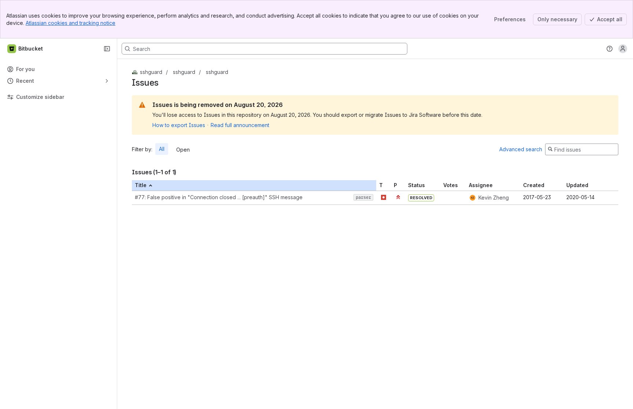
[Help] (609, 49)
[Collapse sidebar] (107, 49)
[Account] (623, 49)
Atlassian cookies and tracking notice (70, 23)
